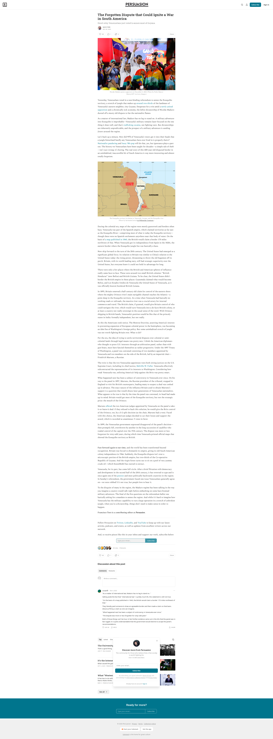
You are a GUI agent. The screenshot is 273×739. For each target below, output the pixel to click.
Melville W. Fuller (144, 366)
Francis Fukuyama (112, 666)
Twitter (120, 522)
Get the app (147, 729)
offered (109, 406)
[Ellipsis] (174, 590)
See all (102, 692)
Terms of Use (147, 675)
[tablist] (107, 571)
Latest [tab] (106, 639)
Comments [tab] (103, 571)
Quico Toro (106, 27)
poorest (120, 475)
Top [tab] (100, 639)
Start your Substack (131, 729)
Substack (126, 734)
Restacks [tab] (112, 571)
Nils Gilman (107, 651)
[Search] (242, 5)
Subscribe (255, 5)
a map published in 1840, (116, 239)
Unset (104, 591)
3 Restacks (122, 548)
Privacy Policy (152, 678)
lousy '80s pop (128, 143)
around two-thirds (144, 103)
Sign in (266, 5)
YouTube (142, 522)
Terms (140, 724)
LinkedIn (128, 522)
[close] (157, 640)
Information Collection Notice (135, 678)
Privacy (134, 724)
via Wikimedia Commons (145, 220)
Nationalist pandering (107, 143)
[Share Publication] (247, 5)
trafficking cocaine (131, 125)
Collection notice (150, 724)
